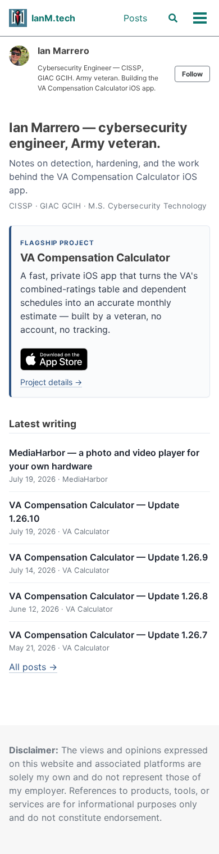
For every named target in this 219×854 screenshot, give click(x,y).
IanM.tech (53, 18)
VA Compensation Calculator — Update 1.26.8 (108, 596)
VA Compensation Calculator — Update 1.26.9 (108, 557)
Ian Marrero (63, 50)
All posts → (33, 666)
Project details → (51, 382)
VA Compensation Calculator (95, 257)
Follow (192, 74)
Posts (135, 18)
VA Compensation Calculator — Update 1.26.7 (108, 634)
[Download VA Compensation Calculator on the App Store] (54, 359)
